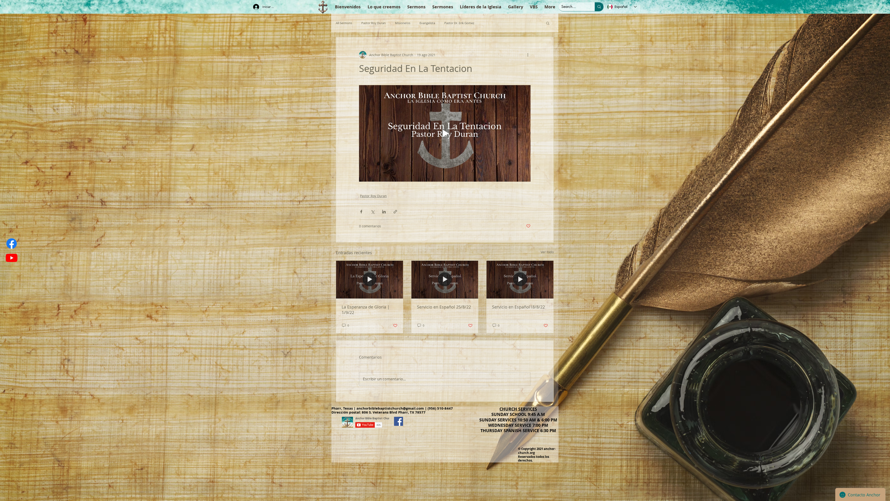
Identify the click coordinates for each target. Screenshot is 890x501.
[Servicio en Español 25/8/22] (444, 279)
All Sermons (344, 23)
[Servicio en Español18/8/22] (519, 279)
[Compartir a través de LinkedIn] (384, 211)
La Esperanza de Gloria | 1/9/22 (366, 309)
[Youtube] (12, 258)
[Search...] (599, 6)
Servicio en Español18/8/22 (518, 307)
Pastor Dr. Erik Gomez (459, 23)
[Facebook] (12, 243)
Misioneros (402, 23)
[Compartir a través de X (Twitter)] (372, 211)
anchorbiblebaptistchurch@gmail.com (390, 408)
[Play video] (445, 133)
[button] (548, 23)
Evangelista (427, 23)
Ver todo (547, 252)
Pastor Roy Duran (373, 23)
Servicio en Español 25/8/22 (444, 307)
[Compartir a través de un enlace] (395, 211)
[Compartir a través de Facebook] (361, 211)
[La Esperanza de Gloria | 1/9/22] (369, 279)
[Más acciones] (528, 55)
